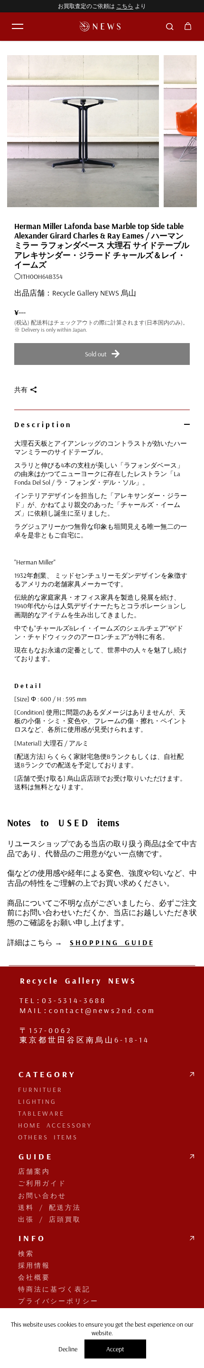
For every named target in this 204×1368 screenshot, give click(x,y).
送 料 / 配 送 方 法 (45, 1207)
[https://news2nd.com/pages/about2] (14, 990)
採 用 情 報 (29, 1265)
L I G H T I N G (32, 1101)
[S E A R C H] (170, 27)
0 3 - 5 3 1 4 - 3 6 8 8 (73, 1000)
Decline (67, 1349)
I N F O (27, 1238)
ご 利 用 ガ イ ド (37, 1183)
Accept (115, 1349)
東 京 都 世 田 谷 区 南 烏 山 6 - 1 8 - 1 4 (83, 1039)
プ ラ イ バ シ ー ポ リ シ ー (53, 1301)
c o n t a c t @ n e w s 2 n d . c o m (101, 1010)
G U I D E (30, 1156)
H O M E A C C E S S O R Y (50, 1125)
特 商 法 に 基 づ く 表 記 (49, 1289)
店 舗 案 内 (29, 1171)
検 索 (21, 1253)
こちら (124, 6)
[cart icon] (188, 27)
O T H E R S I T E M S (43, 1137)
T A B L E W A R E (36, 1113)
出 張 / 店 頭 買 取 (45, 1219)
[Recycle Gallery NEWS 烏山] (102, 26)
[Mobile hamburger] (17, 26)
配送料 (39, 322)
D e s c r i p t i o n (42, 424)
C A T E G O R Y (42, 1074)
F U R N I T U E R (35, 1089)
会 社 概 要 (29, 1277)
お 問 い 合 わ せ (37, 1195)
